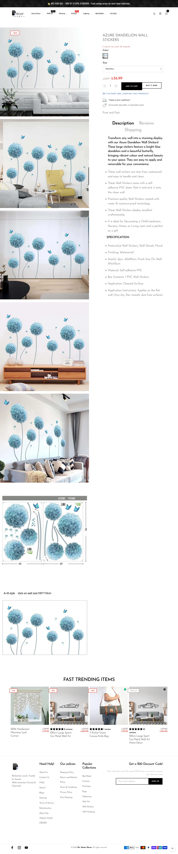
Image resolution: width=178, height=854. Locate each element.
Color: (106, 50)
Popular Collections (89, 765)
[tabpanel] (44, 71)
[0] (166, 13)
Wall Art (51, 13)
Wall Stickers (88, 807)
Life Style (113, 14)
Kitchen (74, 13)
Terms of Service (46, 803)
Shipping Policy (67, 772)
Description (123, 123)
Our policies (67, 764)
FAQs (41, 783)
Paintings (86, 786)
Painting (62, 14)
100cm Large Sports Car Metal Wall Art (60, 734)
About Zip (43, 813)
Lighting (86, 14)
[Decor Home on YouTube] (26, 847)
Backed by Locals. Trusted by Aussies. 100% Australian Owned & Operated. (24, 781)
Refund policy (45, 808)
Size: (105, 63)
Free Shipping (66, 797)
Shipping (133, 130)
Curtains (86, 781)
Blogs (41, 793)
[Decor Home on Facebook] (12, 847)
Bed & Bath (100, 14)
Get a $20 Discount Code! (145, 764)
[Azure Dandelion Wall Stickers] (105, 55)
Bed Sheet (86, 776)
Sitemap (43, 798)
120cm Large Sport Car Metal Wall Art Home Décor (139, 739)
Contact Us (44, 777)
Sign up (155, 781)
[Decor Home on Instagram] (19, 847)
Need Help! (46, 764)
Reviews (146, 123)
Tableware (86, 797)
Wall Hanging (88, 812)
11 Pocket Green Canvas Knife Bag (99, 734)
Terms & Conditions (68, 787)
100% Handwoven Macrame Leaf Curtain (20, 732)
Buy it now (151, 85)
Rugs (84, 791)
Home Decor (35, 14)
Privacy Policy (66, 792)
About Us (43, 772)
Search (42, 788)
